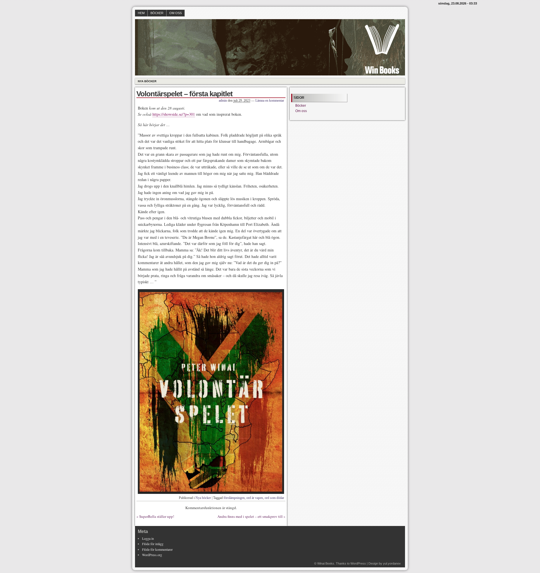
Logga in (148, 538)
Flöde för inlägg (152, 543)
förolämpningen (234, 498)
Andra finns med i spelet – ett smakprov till (250, 516)
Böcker (156, 13)
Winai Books (325, 563)
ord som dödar (274, 498)
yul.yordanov (392, 563)
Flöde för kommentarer (157, 549)
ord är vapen (254, 498)
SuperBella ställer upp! (156, 516)
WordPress (358, 563)
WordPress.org (152, 554)
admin (223, 100)
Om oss (175, 13)
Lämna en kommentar (269, 100)
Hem (141, 13)
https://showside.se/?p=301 (173, 114)
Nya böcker (147, 81)
